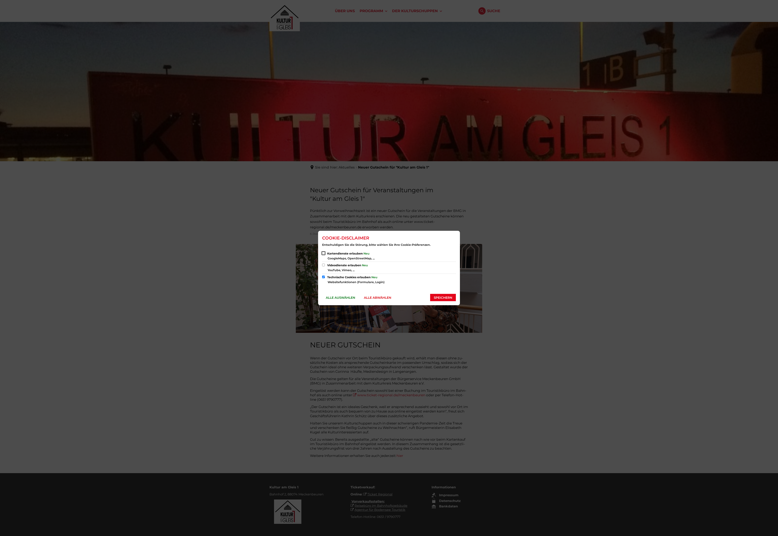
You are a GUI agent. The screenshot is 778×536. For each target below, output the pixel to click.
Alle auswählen (340, 298)
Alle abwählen (377, 298)
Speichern (443, 298)
